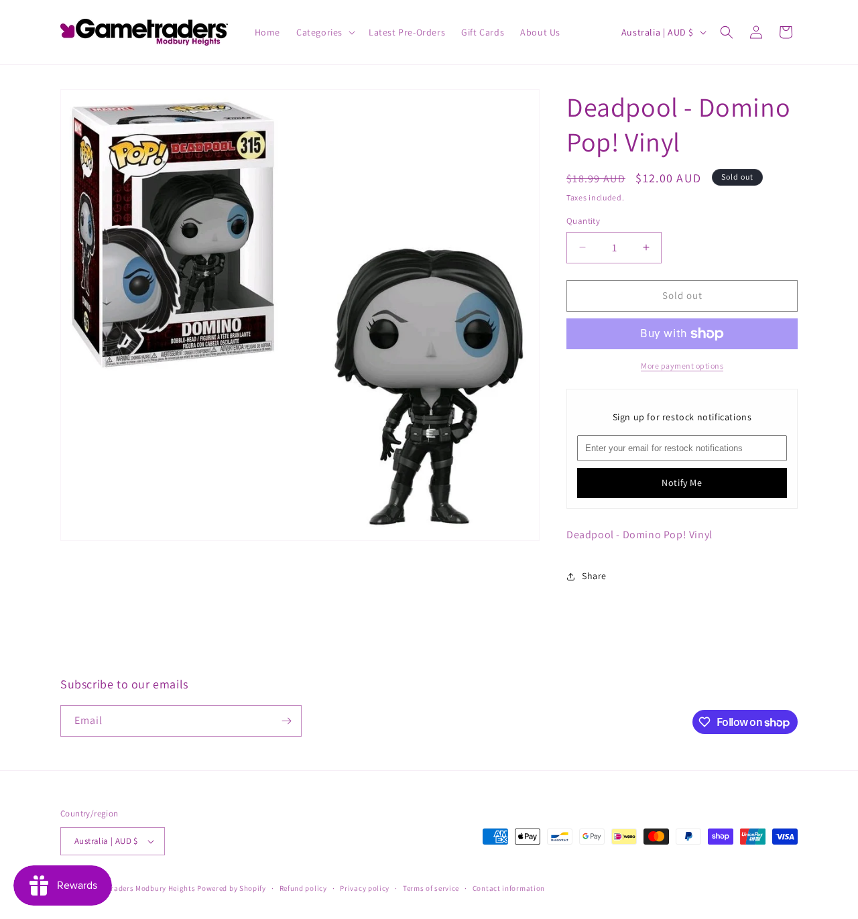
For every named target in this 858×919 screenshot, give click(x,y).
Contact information (509, 888)
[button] (324, 32)
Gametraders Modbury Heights (142, 888)
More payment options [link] (682, 366)
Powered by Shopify (231, 888)
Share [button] (594, 576)
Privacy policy (364, 888)
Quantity (583, 221)
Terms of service (431, 888)
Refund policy (303, 888)
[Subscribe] (286, 721)
